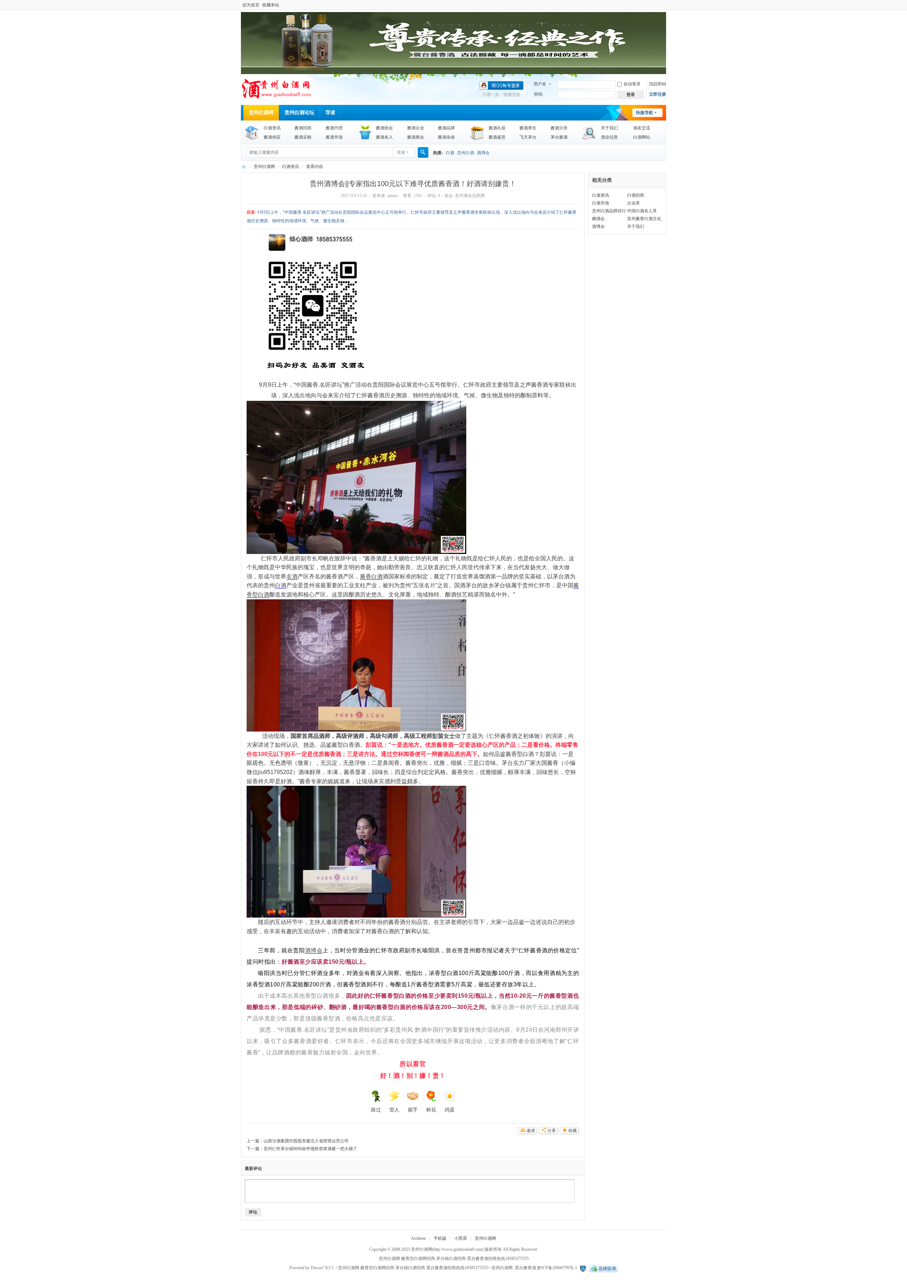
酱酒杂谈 (446, 137)
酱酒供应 (272, 137)
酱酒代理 (334, 127)
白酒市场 (600, 203)
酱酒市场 (334, 137)
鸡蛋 (450, 1110)
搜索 (401, 152)
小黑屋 (460, 1238)
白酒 (450, 152)
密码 (538, 94)
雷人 (394, 1110)
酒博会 (483, 152)
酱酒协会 (384, 127)
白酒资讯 (272, 127)
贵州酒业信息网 (470, 195)
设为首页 (250, 4)
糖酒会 (598, 218)
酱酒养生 (527, 127)
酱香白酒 (371, 576)
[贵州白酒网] (277, 97)
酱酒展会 (415, 137)
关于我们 (609, 127)
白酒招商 (635, 195)
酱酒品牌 (446, 127)
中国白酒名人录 (642, 210)
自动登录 (632, 84)
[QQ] (602, 1267)
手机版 (440, 1238)
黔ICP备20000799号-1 (557, 1267)
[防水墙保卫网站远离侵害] (582, 1267)
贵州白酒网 (261, 112)
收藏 (572, 1130)
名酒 (292, 576)
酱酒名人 (384, 137)
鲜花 (431, 1110)
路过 (376, 1110)
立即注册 (657, 94)
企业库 (633, 203)
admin (392, 195)
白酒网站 (641, 137)
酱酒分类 (559, 127)
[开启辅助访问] (664, 5)
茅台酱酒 (559, 137)
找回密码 (657, 84)
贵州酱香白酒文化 (644, 218)
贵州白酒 (465, 152)
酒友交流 (641, 127)
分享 (551, 1130)
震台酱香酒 (525, 1267)
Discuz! (317, 1267)
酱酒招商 (302, 127)
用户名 (540, 84)
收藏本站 (270, 4)
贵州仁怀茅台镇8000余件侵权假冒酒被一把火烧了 (310, 1148)
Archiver (418, 1238)
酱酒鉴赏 (497, 137)
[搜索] (423, 152)
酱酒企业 (415, 127)
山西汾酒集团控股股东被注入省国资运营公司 (306, 1140)
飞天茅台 (527, 137)
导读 (330, 112)
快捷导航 (644, 112)
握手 (413, 1110)
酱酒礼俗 (497, 127)
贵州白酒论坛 (299, 112)
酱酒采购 (302, 137)
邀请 (530, 1130)
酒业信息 (609, 137)
